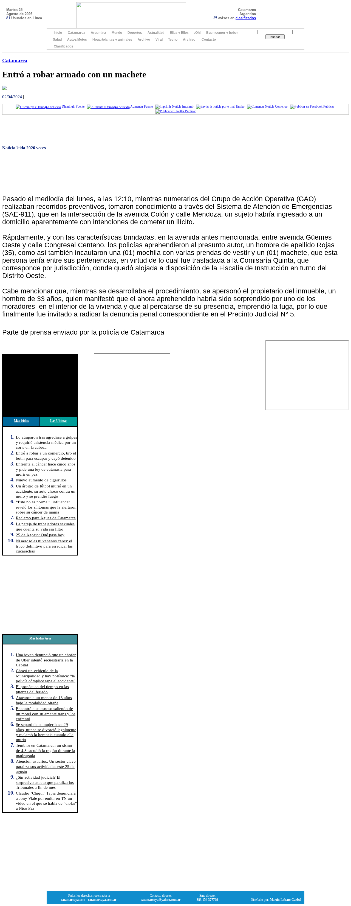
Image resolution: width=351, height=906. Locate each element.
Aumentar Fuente (141, 106)
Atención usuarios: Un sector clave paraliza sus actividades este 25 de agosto (46, 766)
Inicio (58, 33)
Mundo (117, 33)
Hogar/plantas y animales (112, 39)
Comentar (281, 106)
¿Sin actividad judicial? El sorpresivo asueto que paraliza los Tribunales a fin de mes (45, 782)
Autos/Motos (77, 39)
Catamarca (76, 33)
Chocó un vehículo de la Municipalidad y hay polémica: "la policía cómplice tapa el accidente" (45, 675)
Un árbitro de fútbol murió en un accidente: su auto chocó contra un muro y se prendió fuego (45, 491)
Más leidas (21, 421)
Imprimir (187, 106)
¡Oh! (197, 33)
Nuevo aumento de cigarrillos (41, 480)
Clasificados (63, 46)
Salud (57, 39)
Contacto (209, 39)
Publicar (328, 106)
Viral (159, 39)
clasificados (246, 18)
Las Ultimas (58, 421)
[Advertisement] (166, 130)
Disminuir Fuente (72, 106)
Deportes (135, 33)
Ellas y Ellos (179, 33)
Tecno (172, 39)
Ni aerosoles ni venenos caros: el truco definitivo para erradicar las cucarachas (44, 545)
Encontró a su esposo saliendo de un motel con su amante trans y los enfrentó (45, 713)
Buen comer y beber (222, 33)
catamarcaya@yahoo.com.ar (160, 900)
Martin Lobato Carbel (285, 900)
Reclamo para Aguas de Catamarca (46, 517)
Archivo (144, 39)
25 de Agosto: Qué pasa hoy (40, 534)
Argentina (98, 33)
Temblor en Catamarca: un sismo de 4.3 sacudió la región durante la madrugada (45, 750)
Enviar (240, 106)
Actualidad (156, 33)
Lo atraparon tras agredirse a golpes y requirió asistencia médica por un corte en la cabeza (46, 442)
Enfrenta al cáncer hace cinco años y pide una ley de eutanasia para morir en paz (45, 469)
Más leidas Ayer (40, 638)
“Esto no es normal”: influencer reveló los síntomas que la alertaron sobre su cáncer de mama (46, 507)
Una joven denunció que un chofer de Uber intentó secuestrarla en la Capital (46, 659)
